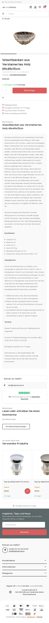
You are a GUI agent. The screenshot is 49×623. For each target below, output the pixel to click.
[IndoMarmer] (9, 7)
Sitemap (39, 617)
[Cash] (35, 614)
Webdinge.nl (31, 617)
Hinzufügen (31, 90)
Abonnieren (24, 532)
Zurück (7, 19)
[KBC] (41, 610)
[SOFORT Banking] (35, 606)
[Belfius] (28, 610)
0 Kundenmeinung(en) (18, 75)
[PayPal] (41, 606)
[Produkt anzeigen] (27, 491)
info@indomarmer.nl (16, 385)
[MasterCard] (21, 606)
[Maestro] (28, 606)
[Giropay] (14, 614)
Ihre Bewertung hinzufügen (16, 426)
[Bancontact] (14, 610)
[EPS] (21, 614)
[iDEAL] (14, 606)
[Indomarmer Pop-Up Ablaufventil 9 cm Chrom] (16, 464)
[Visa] (7, 610)
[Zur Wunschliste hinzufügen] (3, 98)
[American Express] (35, 610)
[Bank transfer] (7, 606)
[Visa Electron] (21, 610)
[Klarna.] (28, 614)
